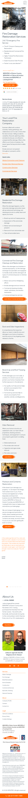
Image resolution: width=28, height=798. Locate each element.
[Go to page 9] (21, 587)
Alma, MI (12, 103)
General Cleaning (7, 693)
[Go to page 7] (17, 587)
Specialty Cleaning (7, 690)
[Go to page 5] (14, 587)
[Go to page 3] (10, 587)
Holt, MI (23, 102)
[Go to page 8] (19, 587)
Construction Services (10, 167)
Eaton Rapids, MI (17, 105)
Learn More (8, 457)
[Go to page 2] (9, 587)
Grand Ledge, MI (7, 105)
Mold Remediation (7, 680)
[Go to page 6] (16, 587)
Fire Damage (6, 677)
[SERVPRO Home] (8, 3)
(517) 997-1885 (9, 85)
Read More (8, 625)
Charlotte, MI (5, 103)
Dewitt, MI (5, 107)
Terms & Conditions (7, 713)
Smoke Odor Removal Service (12, 164)
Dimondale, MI (18, 109)
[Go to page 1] (7, 587)
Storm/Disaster (6, 682)
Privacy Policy (6, 716)
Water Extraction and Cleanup (13, 160)
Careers (4, 703)
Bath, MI (4, 109)
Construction (5, 685)
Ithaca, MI (11, 107)
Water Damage (6, 674)
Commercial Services (9, 171)
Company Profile (6, 700)
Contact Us (5, 706)
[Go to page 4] (12, 587)
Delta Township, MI (14, 102)
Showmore (5, 153)
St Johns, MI (19, 103)
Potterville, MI (18, 107)
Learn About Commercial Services (13, 299)
